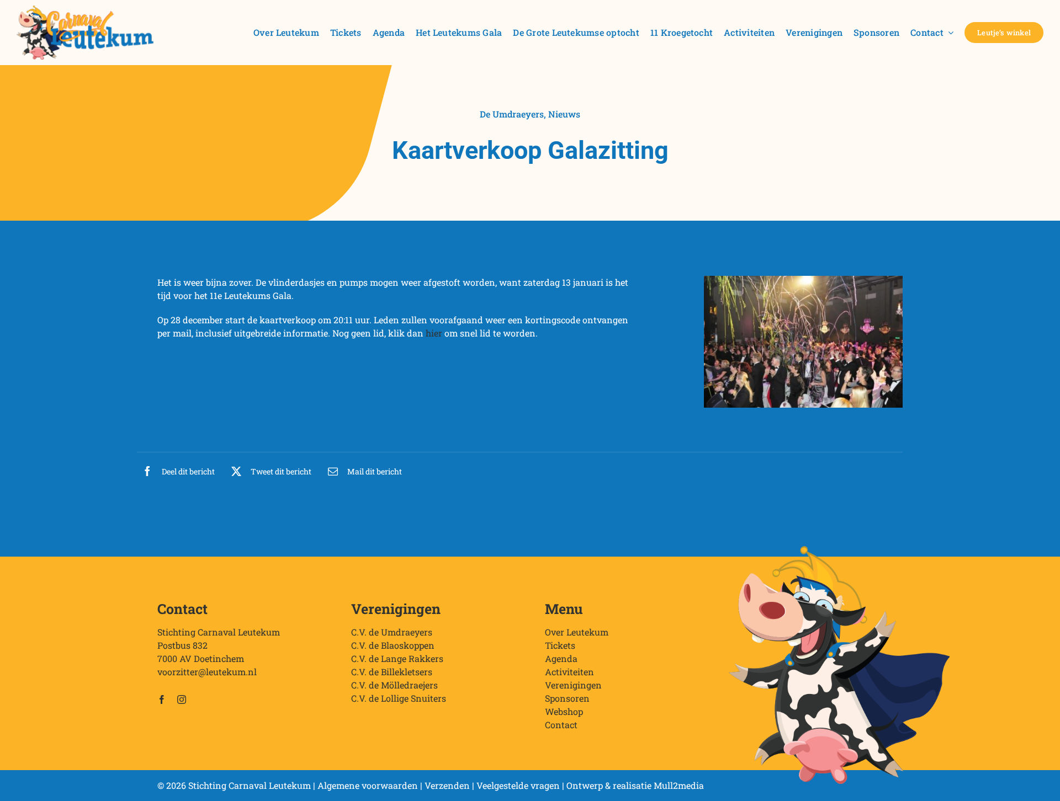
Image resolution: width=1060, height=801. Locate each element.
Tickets (560, 645)
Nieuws (564, 114)
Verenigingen (573, 685)
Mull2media (679, 785)
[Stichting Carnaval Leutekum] (85, 9)
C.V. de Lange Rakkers (397, 658)
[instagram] (181, 699)
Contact (561, 724)
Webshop (564, 711)
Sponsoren (567, 698)
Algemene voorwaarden (367, 785)
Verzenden (447, 785)
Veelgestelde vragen (518, 785)
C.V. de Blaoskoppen (392, 645)
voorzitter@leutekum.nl (207, 671)
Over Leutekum (576, 632)
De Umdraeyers (512, 114)
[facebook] (161, 699)
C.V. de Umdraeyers (391, 632)
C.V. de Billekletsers (391, 671)
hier (434, 333)
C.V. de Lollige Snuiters (398, 698)
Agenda (561, 658)
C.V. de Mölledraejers (394, 685)
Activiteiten (569, 671)
